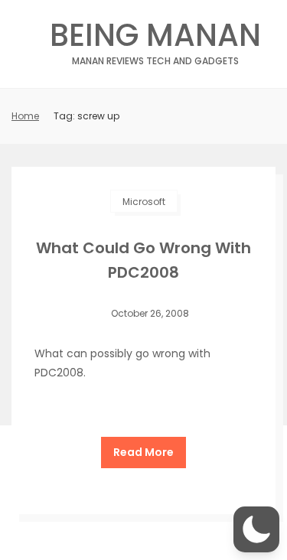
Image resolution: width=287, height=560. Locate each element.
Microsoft (143, 201)
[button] (256, 529)
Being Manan (155, 39)
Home (25, 115)
